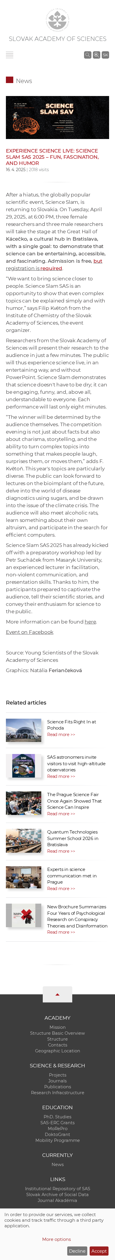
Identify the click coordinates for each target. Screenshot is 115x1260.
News (24, 81)
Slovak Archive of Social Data (57, 1194)
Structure (57, 1039)
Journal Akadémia (57, 1200)
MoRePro (58, 1128)
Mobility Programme (57, 1140)
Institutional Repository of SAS (57, 1188)
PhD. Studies (57, 1117)
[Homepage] (57, 20)
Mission (58, 1027)
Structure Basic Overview (57, 1033)
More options (56, 1239)
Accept (99, 1251)
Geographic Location (57, 1051)
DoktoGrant (57, 1134)
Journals (57, 1081)
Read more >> (61, 734)
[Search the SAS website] (87, 54)
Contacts (57, 1045)
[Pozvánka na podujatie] (57, 117)
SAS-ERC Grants (57, 1122)
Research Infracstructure (57, 1092)
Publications (57, 1086)
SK (105, 54)
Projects (57, 1075)
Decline (77, 1251)
